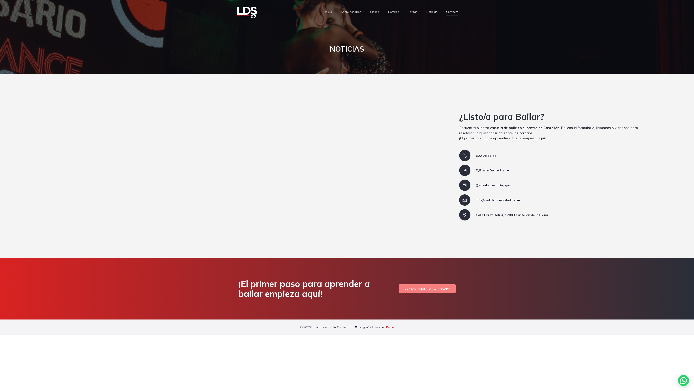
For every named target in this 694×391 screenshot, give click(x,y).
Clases (374, 12)
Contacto (452, 12)
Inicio (328, 12)
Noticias (431, 12)
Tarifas (412, 12)
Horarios (393, 12)
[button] (683, 380)
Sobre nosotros (351, 12)
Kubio (390, 327)
